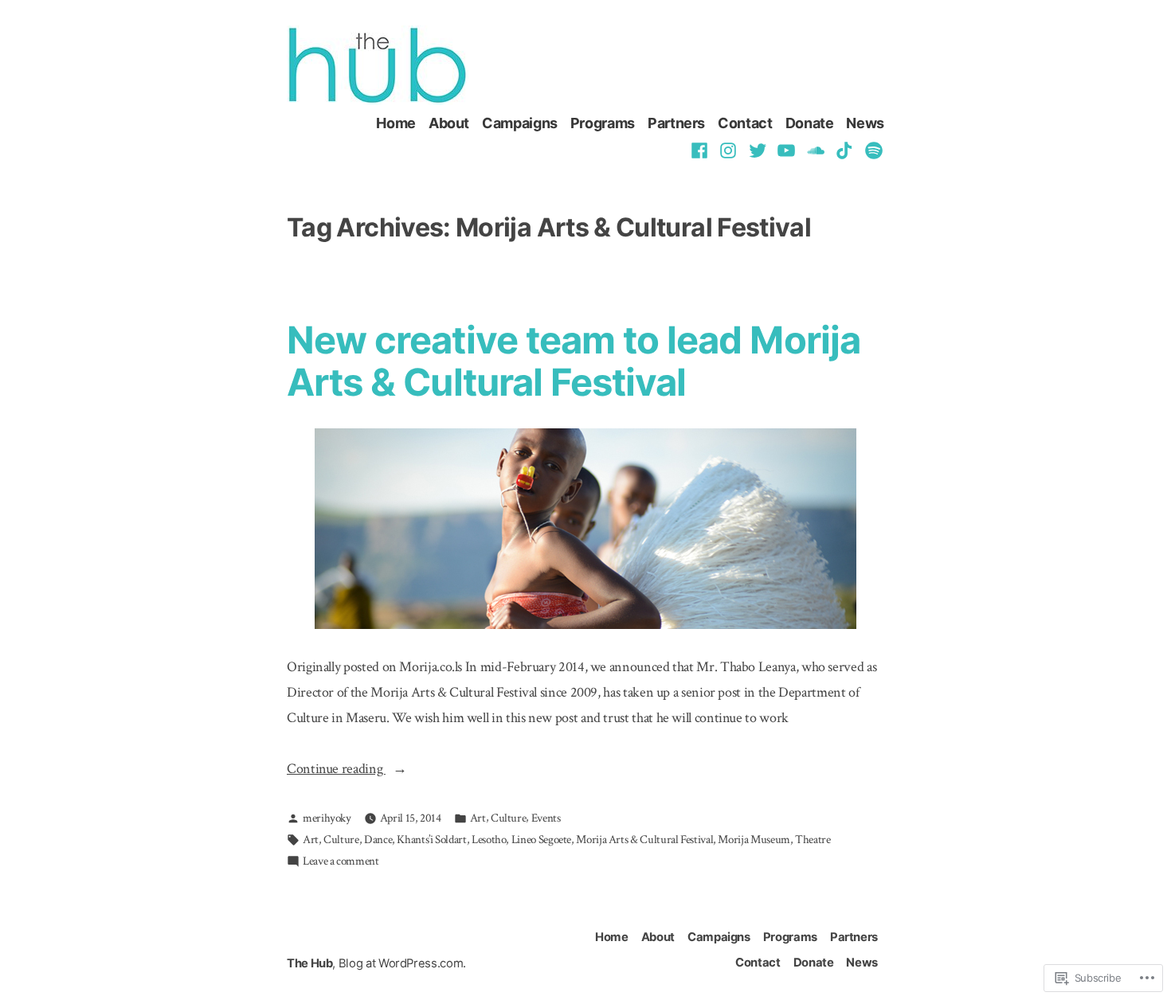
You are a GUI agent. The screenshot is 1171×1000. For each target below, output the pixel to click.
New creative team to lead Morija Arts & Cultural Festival (573, 360)
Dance (378, 839)
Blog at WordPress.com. (402, 963)
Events (546, 818)
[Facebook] (701, 149)
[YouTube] (786, 149)
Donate (809, 123)
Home (396, 123)
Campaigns (520, 123)
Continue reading (336, 770)
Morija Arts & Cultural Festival (644, 839)
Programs (602, 123)
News (865, 123)
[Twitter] (758, 149)
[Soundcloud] (816, 149)
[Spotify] (872, 149)
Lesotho (489, 839)
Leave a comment (341, 862)
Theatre (812, 839)
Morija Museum (753, 839)
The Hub (309, 963)
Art (478, 818)
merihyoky (327, 818)
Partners (676, 123)
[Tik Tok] (845, 149)
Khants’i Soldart (431, 839)
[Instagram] (728, 149)
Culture (508, 818)
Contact (745, 123)
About (449, 123)
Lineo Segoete (541, 839)
